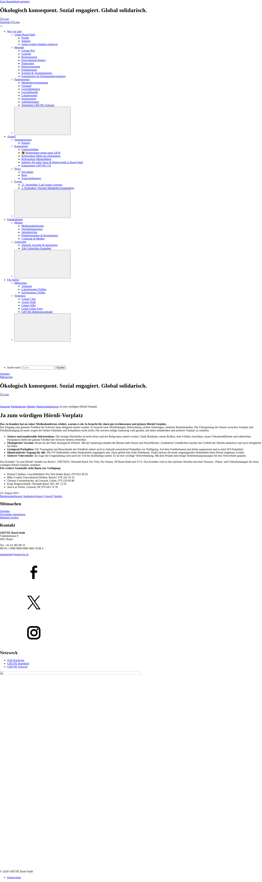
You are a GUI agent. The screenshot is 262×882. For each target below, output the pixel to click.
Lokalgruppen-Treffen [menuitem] (33, 289)
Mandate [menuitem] (19, 47)
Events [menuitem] (18, 181)
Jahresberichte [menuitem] (29, 232)
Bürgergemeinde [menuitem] (30, 66)
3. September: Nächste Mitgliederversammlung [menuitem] (47, 187)
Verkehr (57, 496)
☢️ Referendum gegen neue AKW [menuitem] (41, 152)
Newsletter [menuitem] (27, 171)
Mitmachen (6, 377)
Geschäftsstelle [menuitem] (29, 92)
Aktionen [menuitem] (26, 286)
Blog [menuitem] (24, 175)
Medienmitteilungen (47, 406)
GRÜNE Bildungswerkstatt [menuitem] (37, 311)
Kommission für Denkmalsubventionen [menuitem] (43, 76)
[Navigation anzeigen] (1, 26)
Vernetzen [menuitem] (19, 295)
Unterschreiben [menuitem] (29, 149)
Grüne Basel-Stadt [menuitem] (24, 34)
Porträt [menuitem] (25, 37)
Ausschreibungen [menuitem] (31, 178)
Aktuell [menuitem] (11, 136)
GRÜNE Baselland (18, 663)
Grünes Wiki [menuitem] (28, 305)
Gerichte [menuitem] (26, 53)
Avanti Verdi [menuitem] (28, 302)
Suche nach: (14, 367)
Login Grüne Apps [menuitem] (32, 308)
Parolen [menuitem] (25, 142)
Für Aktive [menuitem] (13, 279)
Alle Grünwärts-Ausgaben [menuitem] (36, 248)
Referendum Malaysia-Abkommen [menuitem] (40, 155)
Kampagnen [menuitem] (21, 146)
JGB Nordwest (15, 660)
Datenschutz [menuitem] (14, 877)
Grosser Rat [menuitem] (28, 50)
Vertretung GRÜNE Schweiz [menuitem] (37, 105)
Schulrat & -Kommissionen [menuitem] (36, 73)
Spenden (5, 373)
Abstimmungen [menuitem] (23, 139)
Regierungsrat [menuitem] (29, 57)
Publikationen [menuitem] (15, 219)
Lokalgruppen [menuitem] (29, 95)
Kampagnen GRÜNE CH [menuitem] (36, 165)
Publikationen (18, 406)
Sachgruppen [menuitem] (28, 98)
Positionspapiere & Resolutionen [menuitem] (39, 235)
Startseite (5, 406)
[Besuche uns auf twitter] (131, 603)
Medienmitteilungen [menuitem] (32, 225)
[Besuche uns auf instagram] (131, 633)
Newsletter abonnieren (12, 514)
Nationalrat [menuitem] (27, 63)
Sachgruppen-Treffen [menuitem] (33, 292)
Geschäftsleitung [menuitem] (30, 89)
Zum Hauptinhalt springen (15, 1)
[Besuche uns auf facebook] (131, 572)
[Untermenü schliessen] (42, 121)
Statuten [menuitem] (25, 41)
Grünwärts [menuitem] (20, 241)
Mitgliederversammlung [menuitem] (34, 82)
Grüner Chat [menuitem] (28, 298)
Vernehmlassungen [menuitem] (32, 229)
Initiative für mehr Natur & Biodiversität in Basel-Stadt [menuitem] (52, 162)
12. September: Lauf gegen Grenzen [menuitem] (41, 184)
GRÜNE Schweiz (17, 666)
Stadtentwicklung (33, 496)
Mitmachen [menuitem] (20, 282)
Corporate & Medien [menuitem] (33, 238)
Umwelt (48, 496)
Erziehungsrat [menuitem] (29, 69)
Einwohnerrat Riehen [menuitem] (33, 60)
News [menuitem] (17, 168)
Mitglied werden (9, 517)
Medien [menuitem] (18, 222)
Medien (31, 406)
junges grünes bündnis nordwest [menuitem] (39, 44)
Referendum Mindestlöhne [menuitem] (36, 159)
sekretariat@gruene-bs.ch (14, 554)
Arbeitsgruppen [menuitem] (30, 101)
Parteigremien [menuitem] (22, 79)
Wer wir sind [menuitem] (14, 31)
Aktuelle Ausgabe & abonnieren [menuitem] (39, 245)
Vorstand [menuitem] (26, 85)
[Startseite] (4, 18)
